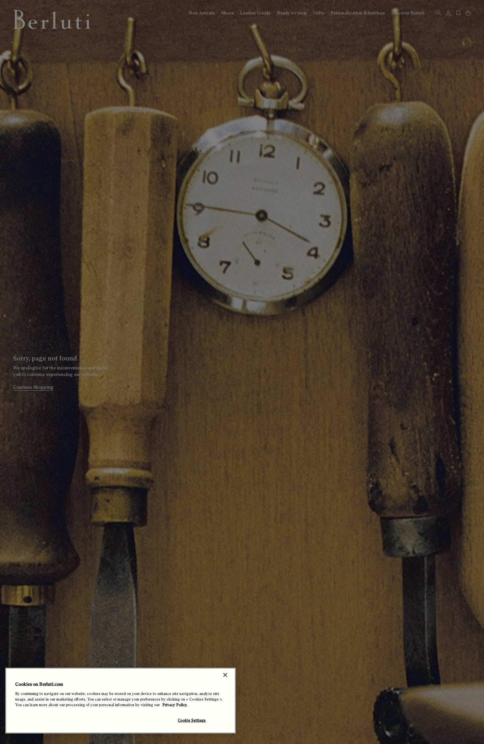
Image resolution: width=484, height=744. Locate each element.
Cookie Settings (192, 720)
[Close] (225, 675)
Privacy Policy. (175, 705)
